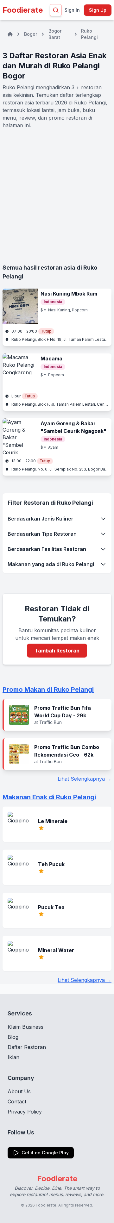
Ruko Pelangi (89, 34)
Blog (13, 1037)
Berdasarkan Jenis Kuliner (40, 518)
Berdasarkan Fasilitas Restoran (47, 549)
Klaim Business (25, 1027)
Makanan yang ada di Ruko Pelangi (51, 564)
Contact (17, 1101)
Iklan (13, 1057)
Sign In (72, 10)
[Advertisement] (57, 196)
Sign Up (97, 10)
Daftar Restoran (27, 1047)
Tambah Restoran (57, 650)
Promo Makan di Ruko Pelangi (48, 689)
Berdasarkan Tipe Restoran (42, 534)
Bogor (30, 34)
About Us (19, 1091)
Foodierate (23, 10)
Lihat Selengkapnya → (84, 779)
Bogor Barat (54, 34)
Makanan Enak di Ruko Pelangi (49, 797)
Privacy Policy (25, 1111)
